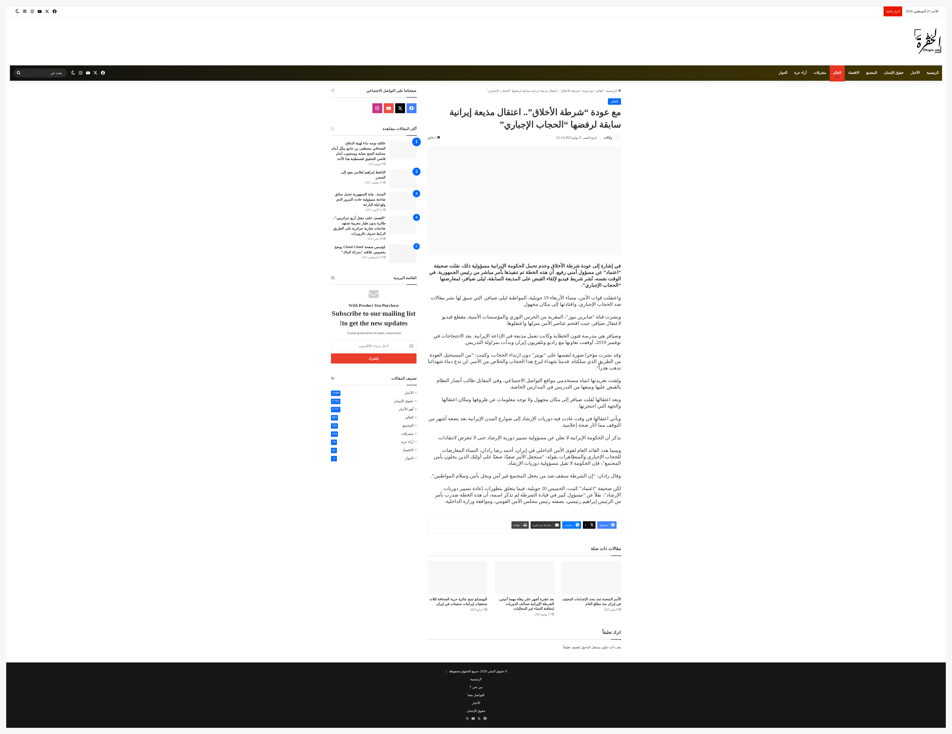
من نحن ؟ (476, 687)
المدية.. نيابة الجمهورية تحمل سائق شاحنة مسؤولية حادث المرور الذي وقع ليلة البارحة (360, 199)
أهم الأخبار (406, 409)
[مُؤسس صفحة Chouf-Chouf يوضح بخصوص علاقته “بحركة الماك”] (402, 253)
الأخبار (915, 73)
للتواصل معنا (476, 695)
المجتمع (871, 73)
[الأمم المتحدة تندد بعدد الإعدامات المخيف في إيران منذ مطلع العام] (591, 577)
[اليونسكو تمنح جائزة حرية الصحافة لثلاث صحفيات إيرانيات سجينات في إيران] (457, 577)
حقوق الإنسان (894, 73)
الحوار (783, 73)
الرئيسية (933, 73)
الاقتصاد (853, 73)
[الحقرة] (928, 41)
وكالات (608, 137)
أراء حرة (800, 73)
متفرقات (820, 73)
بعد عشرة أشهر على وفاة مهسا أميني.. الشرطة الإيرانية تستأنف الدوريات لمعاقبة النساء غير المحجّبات (526, 603)
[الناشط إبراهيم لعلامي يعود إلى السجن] (402, 179)
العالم (837, 73)
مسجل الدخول (590, 647)
